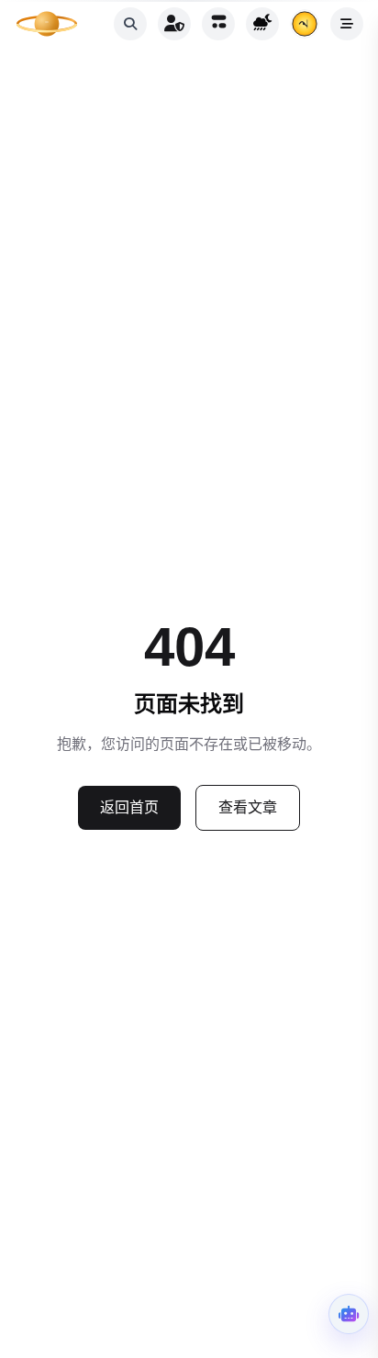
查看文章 (247, 807)
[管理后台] (174, 23)
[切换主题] (262, 23)
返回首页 (129, 807)
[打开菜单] (346, 23)
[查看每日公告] (304, 24)
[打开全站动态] (218, 23)
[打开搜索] (130, 23)
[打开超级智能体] (348, 1314)
